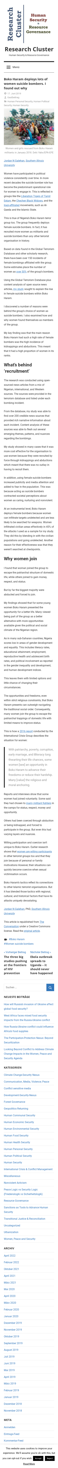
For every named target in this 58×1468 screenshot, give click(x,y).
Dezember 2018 (13, 1403)
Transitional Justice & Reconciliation (24, 1218)
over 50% (21, 271)
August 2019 (11, 1349)
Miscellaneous (12, 1176)
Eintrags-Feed (11, 1434)
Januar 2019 (11, 1397)
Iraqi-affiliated (11, 205)
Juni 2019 (9, 1363)
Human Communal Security (19, 1115)
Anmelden (9, 1427)
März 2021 (10, 1282)
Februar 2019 (11, 1390)
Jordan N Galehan (14, 160)
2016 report (26, 731)
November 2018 (13, 1410)
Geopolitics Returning (16, 1108)
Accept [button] (38, 1458)
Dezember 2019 (13, 1322)
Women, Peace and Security (19, 1238)
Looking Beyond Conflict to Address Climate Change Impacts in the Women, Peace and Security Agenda (29, 1054)
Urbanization (11, 1232)
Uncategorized (12, 1225)
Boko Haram (17, 939)
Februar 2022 (11, 1262)
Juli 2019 (9, 1356)
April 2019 (9, 1376)
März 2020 (10, 1302)
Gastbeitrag (13, 97)
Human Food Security (16, 1135)
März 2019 (10, 1383)
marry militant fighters (38, 803)
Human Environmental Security (21, 1128)
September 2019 (13, 1343)
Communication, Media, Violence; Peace (26, 1081)
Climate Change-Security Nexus (21, 1074)
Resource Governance (16, 1200)
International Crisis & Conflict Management (28, 1169)
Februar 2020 (11, 1309)
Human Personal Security (20, 101)
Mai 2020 (9, 1289)
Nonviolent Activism (15, 1182)
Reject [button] (50, 1458)
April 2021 (9, 1275)
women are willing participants (34, 851)
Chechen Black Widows (29, 200)
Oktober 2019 (11, 1336)
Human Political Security (18, 1155)
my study (18, 289)
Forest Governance (14, 1101)
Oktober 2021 (11, 1269)
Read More (29, 1464)
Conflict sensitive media (17, 1088)
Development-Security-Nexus (20, 1095)
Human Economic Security (19, 1122)
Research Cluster (29, 49)
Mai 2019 (9, 1370)
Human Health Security (17, 1142)
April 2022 (9, 1255)
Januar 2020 (11, 1316)
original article (32, 930)
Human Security (21, 105)
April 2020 (9, 1296)
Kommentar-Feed (13, 1440)
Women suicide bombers (19, 943)
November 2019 (13, 1329)
